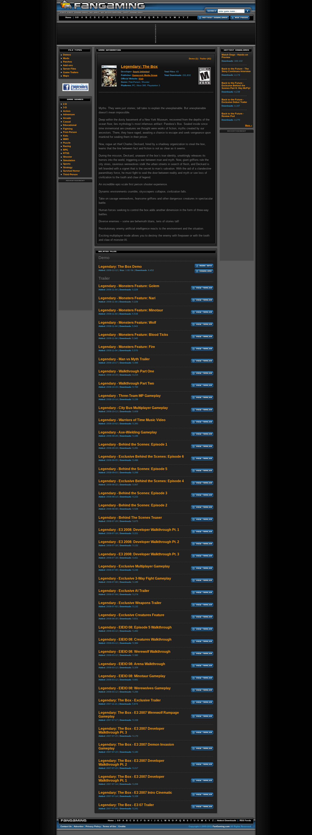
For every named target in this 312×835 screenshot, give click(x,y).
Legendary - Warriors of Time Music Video (132, 420)
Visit (141, 78)
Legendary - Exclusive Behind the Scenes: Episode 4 (141, 481)
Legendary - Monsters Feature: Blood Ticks (133, 334)
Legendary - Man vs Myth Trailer (124, 359)
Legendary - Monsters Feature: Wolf (127, 322)
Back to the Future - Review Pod (233, 114)
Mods (66, 58)
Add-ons (68, 65)
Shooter (67, 156)
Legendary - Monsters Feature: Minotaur (130, 310)
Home (68, 17)
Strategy (67, 167)
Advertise (79, 826)
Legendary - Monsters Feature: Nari (126, 298)
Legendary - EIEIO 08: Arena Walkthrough (131, 664)
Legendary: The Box (139, 66)
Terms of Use (109, 826)
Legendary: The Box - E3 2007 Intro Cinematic (135, 792)
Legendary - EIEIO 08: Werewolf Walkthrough (134, 651)
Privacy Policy (93, 826)
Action (66, 111)
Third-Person (70, 174)
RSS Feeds (245, 820)
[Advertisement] (75, 246)
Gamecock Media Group (144, 75)
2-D (65, 104)
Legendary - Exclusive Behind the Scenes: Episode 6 (141, 456)
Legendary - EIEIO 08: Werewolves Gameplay (134, 688)
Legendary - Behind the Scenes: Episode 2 (132, 505)
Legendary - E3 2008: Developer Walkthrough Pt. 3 (138, 554)
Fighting (68, 128)
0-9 (77, 17)
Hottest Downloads (226, 820)
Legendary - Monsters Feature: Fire (126, 347)
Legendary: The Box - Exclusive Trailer (129, 700)
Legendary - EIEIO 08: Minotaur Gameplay (131, 676)
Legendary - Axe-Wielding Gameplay (127, 432)
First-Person (70, 132)
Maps (66, 75)
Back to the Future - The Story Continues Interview (236, 70)
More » (248, 125)
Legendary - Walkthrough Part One (126, 371)
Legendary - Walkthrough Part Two (126, 383)
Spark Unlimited (141, 71)
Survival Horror (71, 171)
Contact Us (66, 826)
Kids (65, 135)
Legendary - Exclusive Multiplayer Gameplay (134, 566)
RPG (65, 149)
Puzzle (66, 142)
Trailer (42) (205, 58)
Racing (67, 146)
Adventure (69, 114)
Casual (67, 121)
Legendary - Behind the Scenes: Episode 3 (132, 493)
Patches (67, 61)
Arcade (67, 118)
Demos (67, 54)
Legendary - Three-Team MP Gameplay (129, 396)
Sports (66, 163)
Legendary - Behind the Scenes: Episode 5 (132, 469)
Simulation (69, 160)
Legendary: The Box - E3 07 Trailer (126, 805)
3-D (65, 107)
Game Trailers (70, 72)
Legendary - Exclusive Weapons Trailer (129, 603)
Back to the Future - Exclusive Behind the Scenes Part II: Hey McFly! (236, 85)
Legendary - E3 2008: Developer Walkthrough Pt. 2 (138, 542)
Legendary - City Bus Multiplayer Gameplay (133, 408)
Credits (122, 826)
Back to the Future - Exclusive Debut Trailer (234, 100)
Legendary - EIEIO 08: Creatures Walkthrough (134, 639)
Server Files (69, 68)
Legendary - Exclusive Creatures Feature (131, 615)
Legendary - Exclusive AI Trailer (123, 591)
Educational (69, 125)
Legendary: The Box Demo (120, 266)
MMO (66, 139)
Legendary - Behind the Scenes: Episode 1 (132, 444)
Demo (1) (193, 58)
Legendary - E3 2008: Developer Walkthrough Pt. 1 (138, 529)
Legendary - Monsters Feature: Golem (128, 286)
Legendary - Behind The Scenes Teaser (130, 517)
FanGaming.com (221, 826)
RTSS (66, 153)
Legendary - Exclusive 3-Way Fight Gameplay (134, 578)
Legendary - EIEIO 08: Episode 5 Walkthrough (135, 627)
